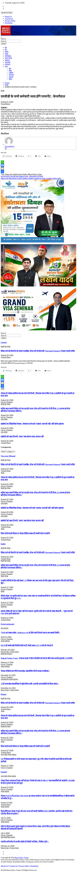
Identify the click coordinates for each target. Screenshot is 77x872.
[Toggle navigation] (1, 37)
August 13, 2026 (7, 602)
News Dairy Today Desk (10, 652)
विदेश (10, 79)
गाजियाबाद (8, 56)
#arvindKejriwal (16, 174)
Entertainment (7, 624)
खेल (10, 68)
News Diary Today (22, 858)
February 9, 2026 (7, 662)
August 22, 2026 (7, 400)
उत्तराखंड (7, 62)
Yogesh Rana (6, 357)
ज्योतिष (11, 73)
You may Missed (8, 456)
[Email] (6, 148)
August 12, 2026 (7, 618)
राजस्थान (7, 64)
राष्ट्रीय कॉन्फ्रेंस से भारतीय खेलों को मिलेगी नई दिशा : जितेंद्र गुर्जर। (25, 841)
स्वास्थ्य (11, 77)
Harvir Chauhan (7, 402)
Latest (4, 342)
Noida (3, 694)
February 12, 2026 (8, 846)
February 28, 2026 (8, 650)
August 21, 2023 (7, 102)
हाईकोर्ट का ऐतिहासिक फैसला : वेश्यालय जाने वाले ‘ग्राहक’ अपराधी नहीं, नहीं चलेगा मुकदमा (32, 423)
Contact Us (13, 866)
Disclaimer (9, 23)
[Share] (38, 171)
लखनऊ (7, 60)
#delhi (24, 174)
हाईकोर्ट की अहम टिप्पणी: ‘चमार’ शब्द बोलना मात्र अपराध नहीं (22, 436)
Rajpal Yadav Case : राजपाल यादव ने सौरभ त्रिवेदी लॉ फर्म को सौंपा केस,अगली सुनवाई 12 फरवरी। (37, 658)
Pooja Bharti (5, 104)
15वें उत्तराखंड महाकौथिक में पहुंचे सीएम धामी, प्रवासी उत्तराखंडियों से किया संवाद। (30, 683)
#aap (7, 174)
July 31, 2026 (6, 818)
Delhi (3, 544)
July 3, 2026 (5, 833)
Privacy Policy (10, 21)
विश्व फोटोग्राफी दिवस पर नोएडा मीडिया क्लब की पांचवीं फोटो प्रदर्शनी (25, 533)
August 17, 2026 (7, 587)
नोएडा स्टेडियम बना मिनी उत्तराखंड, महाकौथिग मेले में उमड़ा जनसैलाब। (25, 671)
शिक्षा (10, 71)
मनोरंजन (11, 75)
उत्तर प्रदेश (4, 419)
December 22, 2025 (8, 675)
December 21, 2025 (8, 688)
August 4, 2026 (6, 802)
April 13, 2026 (6, 637)
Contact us (9, 18)
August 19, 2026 (7, 537)
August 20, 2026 (7, 428)
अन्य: (6, 66)
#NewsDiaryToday (35, 174)
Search (3, 39)
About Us (8, 16)
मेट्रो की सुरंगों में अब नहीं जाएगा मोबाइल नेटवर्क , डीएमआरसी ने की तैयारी (22, 176)
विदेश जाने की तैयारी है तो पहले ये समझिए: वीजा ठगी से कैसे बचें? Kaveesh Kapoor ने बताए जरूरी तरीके (38, 351)
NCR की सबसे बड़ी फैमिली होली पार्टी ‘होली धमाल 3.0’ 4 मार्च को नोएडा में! (27, 645)
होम (6, 47)
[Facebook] (38, 165)
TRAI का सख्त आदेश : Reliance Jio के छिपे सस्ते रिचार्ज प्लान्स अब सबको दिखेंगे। (30, 632)
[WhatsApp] (38, 162)
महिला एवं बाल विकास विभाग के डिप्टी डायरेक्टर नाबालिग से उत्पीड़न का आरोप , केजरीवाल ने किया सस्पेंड (31, 178)
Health (4, 772)
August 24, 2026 (7, 355)
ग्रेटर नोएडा (8, 58)
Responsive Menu (7, 12)
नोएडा (6, 54)
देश (6, 50)
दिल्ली (6, 52)
